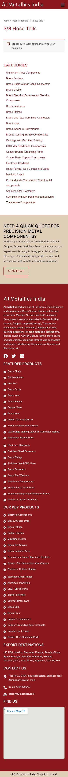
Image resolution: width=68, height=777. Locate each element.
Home (6, 20)
